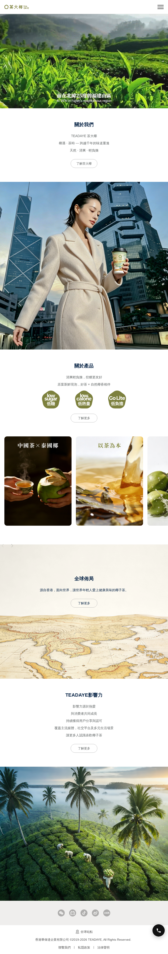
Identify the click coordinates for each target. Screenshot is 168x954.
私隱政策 (84, 947)
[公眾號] (61, 912)
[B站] (72, 912)
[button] (77, 100)
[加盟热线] (158, 930)
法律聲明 (103, 947)
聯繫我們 (64, 947)
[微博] (95, 912)
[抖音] (84, 912)
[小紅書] (106, 912)
